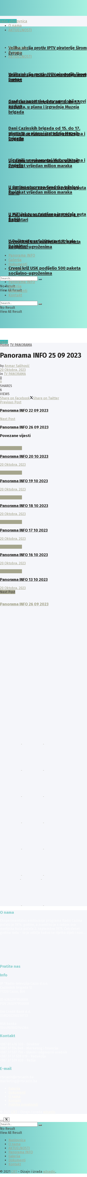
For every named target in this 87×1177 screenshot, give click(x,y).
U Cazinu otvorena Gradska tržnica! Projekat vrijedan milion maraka (43, 163)
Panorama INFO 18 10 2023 (24, 505)
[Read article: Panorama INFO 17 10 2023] (43, 518)
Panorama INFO (21, 282)
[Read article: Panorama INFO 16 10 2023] (43, 543)
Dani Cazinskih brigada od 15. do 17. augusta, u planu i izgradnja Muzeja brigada (44, 106)
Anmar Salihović (17, 366)
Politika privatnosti (23, 1105)
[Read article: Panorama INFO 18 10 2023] (43, 493)
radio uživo (8, 21)
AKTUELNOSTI (20, 56)
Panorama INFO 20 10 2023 (24, 456)
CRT (14, 1112)
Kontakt (15, 295)
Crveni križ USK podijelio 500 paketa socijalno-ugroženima (44, 244)
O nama (15, 52)
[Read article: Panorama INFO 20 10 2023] (43, 444)
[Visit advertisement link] (11, 743)
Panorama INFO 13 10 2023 (24, 579)
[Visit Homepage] (32, 15)
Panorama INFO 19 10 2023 (24, 481)
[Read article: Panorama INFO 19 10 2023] (43, 469)
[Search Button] (40, 279)
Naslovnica (17, 21)
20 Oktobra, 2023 (13, 370)
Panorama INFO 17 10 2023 (24, 530)
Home (4, 345)
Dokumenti (17, 264)
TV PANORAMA (21, 345)
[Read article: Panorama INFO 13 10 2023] (43, 567)
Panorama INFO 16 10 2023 (24, 555)
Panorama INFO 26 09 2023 (24, 604)
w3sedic (49, 1112)
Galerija (15, 286)
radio (4, 342)
